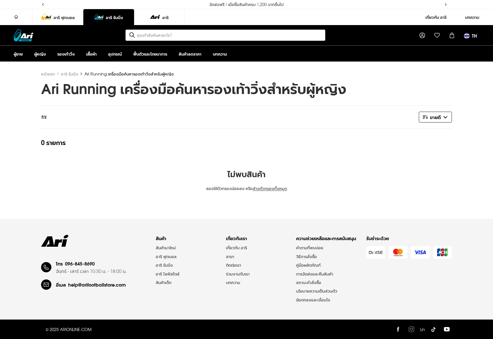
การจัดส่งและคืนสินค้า (314, 274)
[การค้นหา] (132, 35)
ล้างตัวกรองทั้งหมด (270, 188)
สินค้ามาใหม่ (166, 247)
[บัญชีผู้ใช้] (422, 35)
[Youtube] (447, 329)
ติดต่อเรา (233, 265)
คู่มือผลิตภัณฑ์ (308, 265)
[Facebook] (398, 329)
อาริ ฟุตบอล (166, 256)
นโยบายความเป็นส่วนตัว (316, 291)
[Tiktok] (433, 329)
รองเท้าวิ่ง (66, 54)
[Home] (16, 17)
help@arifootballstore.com (97, 284)
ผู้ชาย (18, 54)
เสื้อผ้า (91, 54)
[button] (435, 117)
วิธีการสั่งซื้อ (306, 256)
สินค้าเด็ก (163, 282)
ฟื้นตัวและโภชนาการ (150, 54)
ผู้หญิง (40, 54)
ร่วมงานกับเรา (238, 274)
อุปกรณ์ (115, 54)
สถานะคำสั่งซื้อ (308, 282)
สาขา (230, 256)
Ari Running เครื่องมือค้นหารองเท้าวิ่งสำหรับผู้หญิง (129, 74)
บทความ (472, 17)
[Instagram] (411, 329)
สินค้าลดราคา (190, 54)
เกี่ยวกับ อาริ (435, 17)
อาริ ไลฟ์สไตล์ (167, 274)
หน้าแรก (48, 74)
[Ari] (54, 241)
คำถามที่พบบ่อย (309, 247)
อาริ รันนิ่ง (69, 74)
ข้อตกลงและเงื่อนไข (313, 300)
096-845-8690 (80, 263)
